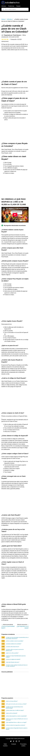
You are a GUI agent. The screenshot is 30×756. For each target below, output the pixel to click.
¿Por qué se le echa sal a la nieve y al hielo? (16, 704)
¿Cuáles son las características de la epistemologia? (14, 707)
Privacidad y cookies (23, 744)
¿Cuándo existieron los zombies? (13, 643)
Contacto (13, 744)
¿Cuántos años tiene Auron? (12, 646)
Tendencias (11, 6)
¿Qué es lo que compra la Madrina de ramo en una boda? (17, 719)
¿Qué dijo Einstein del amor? (12, 662)
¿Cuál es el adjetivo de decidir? (13, 659)
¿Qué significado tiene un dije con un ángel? (16, 722)
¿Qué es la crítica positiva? (12, 653)
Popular (18, 6)
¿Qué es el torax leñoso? (12, 701)
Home (3, 19)
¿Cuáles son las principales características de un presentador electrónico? (17, 638)
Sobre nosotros (5, 744)
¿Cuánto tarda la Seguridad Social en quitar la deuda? (16, 728)
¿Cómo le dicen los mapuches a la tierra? (15, 725)
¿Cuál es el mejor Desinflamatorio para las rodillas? (16, 656)
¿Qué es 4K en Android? (11, 713)
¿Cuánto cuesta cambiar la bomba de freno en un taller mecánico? (16, 665)
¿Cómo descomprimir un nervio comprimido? (16, 716)
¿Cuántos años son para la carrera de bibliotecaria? (15, 650)
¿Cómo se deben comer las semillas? (14, 641)
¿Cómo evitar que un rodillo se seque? (15, 710)
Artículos (3, 6)
